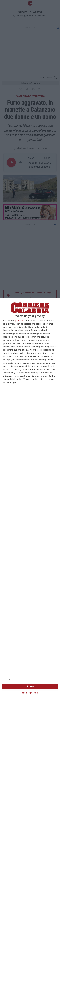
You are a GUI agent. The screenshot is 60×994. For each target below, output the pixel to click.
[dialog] (30, 646)
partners (19, 320)
